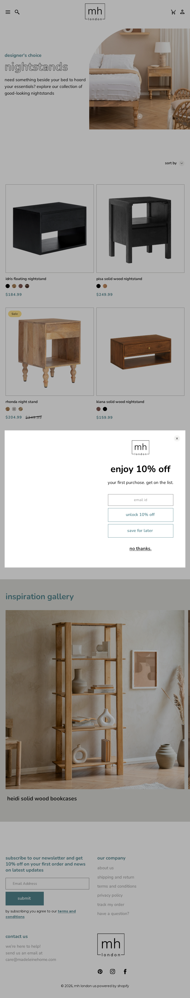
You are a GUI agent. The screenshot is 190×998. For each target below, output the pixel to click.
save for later (140, 530)
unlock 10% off (140, 515)
